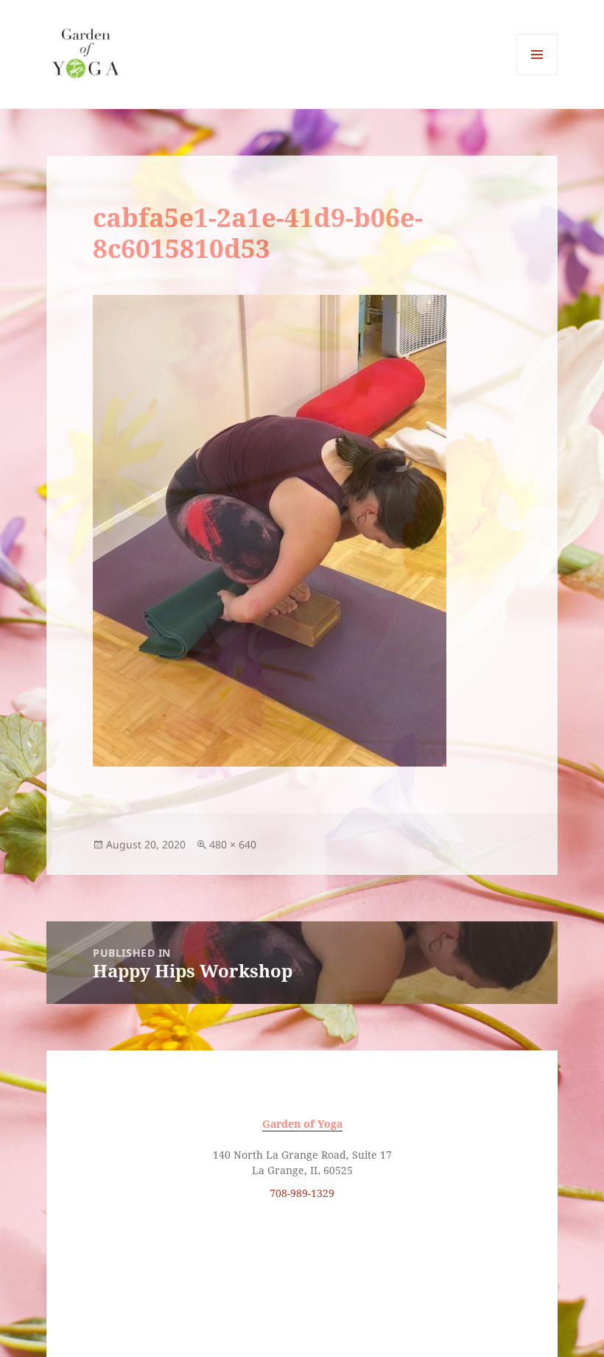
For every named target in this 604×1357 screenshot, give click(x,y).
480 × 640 (232, 844)
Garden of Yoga (302, 1124)
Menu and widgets (537, 74)
